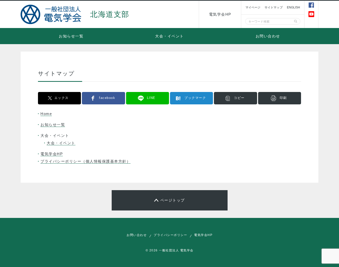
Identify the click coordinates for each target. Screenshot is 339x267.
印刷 (283, 98)
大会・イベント (169, 36)
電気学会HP (220, 14)
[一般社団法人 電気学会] (52, 14)
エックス (61, 98)
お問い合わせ (268, 36)
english (293, 7)
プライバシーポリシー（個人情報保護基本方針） (85, 161)
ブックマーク (195, 98)
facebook (107, 98)
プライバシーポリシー (170, 235)
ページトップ (172, 200)
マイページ (252, 7)
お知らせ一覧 (71, 36)
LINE (151, 98)
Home (46, 114)
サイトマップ (274, 7)
